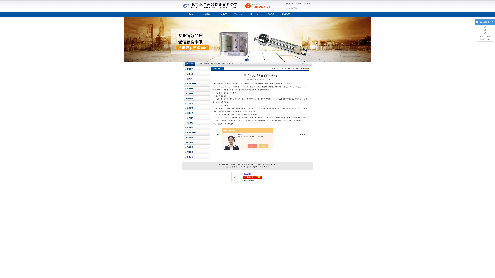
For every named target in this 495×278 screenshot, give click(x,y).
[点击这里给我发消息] (485, 27)
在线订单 (270, 14)
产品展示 (238, 14)
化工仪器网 (247, 174)
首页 (191, 14)
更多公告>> (305, 64)
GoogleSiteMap (241, 167)
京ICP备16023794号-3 (261, 167)
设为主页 (290, 4)
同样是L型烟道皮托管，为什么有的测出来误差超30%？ (217, 64)
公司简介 (207, 14)
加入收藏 (298, 4)
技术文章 (254, 14)
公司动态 (222, 14)
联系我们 (306, 4)
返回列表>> (303, 134)
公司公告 (190, 64)
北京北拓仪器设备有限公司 (231, 6)
